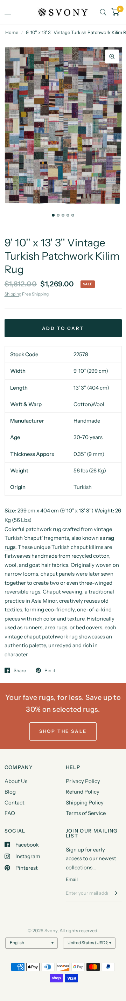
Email (72, 879)
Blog (10, 791)
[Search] (103, 12)
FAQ (10, 813)
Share (20, 670)
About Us (16, 781)
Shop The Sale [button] (63, 731)
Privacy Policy (83, 781)
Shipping (13, 294)
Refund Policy (82, 791)
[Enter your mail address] (115, 893)
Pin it (49, 670)
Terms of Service (86, 813)
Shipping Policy (85, 802)
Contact (14, 802)
